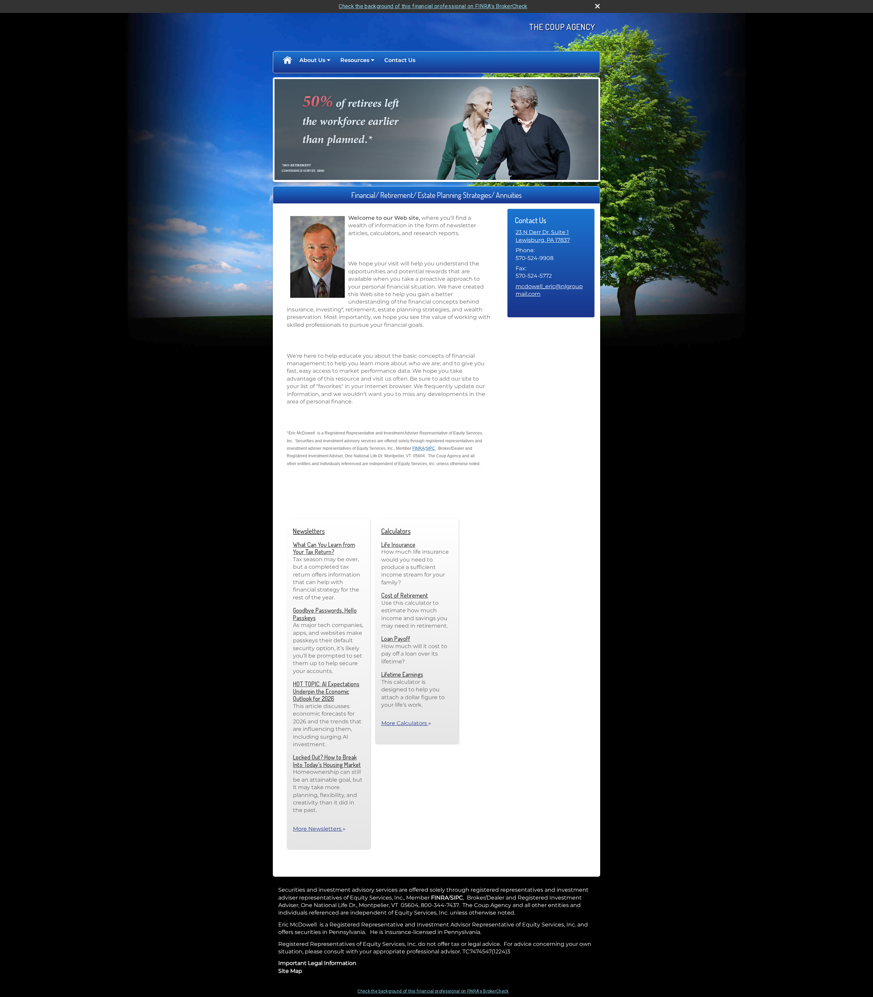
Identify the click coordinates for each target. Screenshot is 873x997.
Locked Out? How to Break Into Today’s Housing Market (327, 760)
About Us (312, 60)
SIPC (430, 448)
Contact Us (399, 60)
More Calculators (406, 723)
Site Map (290, 971)
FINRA (418, 448)
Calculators (396, 530)
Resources (354, 60)
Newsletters (309, 530)
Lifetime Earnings (402, 674)
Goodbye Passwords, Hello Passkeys (325, 614)
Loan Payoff (395, 638)
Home (287, 60)
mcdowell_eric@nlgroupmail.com (549, 290)
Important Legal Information (317, 963)
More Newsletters (319, 829)
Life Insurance (398, 544)
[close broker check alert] (597, 6)
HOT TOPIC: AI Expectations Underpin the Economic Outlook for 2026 (326, 691)
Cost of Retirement (404, 595)
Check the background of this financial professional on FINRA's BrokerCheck (433, 6)
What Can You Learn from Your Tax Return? (324, 548)
